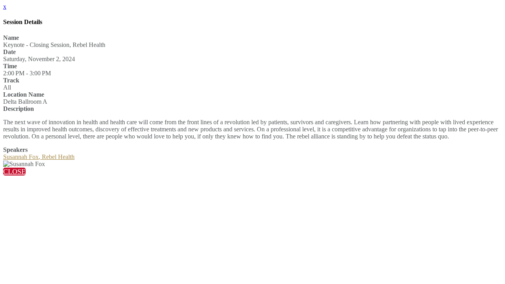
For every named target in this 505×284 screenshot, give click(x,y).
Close (14, 172)
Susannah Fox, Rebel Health (39, 156)
